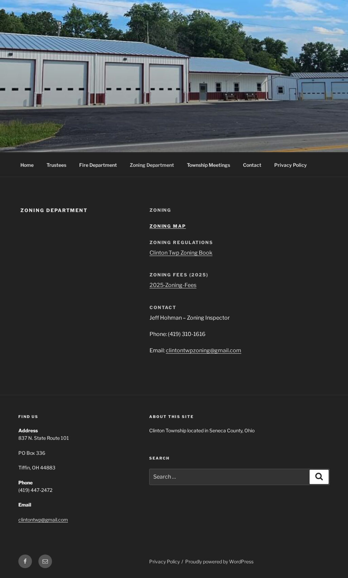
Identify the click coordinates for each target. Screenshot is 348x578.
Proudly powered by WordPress (219, 561)
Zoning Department (152, 165)
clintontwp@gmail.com (43, 520)
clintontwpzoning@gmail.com (203, 350)
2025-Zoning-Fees (173, 285)
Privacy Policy (290, 165)
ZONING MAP (168, 226)
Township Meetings (208, 165)
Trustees (56, 165)
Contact (252, 165)
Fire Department (98, 165)
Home (27, 165)
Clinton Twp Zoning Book (181, 253)
